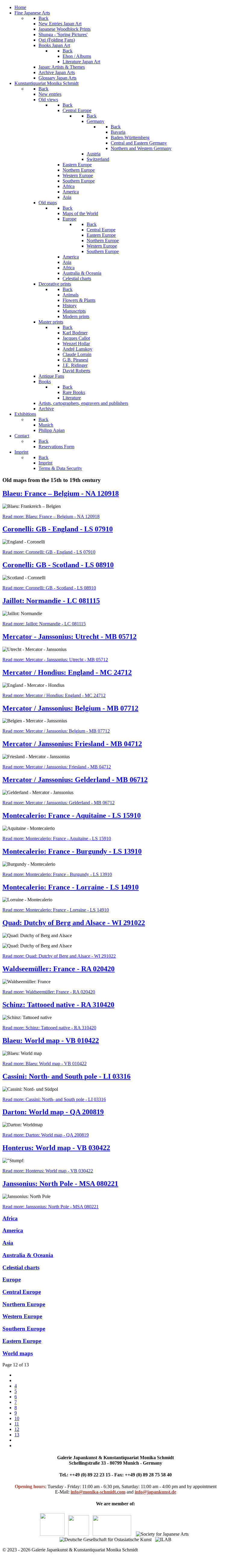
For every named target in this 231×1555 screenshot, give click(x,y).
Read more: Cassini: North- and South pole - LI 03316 (54, 1099)
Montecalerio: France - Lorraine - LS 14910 (70, 887)
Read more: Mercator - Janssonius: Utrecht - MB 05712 (55, 659)
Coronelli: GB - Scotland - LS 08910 (58, 565)
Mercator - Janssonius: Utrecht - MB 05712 (69, 636)
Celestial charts (20, 1267)
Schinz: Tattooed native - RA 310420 (58, 1005)
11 (16, 1423)
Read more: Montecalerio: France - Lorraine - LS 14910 (55, 909)
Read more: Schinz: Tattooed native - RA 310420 (49, 1027)
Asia (7, 1243)
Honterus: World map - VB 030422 (56, 1148)
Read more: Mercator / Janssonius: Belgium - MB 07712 (56, 731)
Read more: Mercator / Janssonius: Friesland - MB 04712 (56, 766)
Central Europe (21, 1292)
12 (16, 1429)
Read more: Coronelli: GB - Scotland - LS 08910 (49, 587)
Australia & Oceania (27, 1255)
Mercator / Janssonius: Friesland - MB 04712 (72, 744)
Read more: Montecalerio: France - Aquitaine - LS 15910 (56, 838)
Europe (11, 1279)
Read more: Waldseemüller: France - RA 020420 (48, 991)
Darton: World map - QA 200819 (53, 1112)
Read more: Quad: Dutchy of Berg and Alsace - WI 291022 (59, 956)
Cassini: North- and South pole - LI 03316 (66, 1076)
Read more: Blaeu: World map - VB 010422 (44, 1063)
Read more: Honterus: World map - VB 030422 (47, 1170)
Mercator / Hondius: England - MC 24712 (67, 672)
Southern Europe (23, 1328)
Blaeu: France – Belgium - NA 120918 (60, 493)
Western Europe (22, 1316)
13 (16, 1434)
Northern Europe (23, 1304)
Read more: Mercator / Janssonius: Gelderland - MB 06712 (58, 802)
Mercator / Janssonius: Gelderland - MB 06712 (75, 780)
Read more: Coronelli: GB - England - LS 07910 (48, 552)
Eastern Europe (21, 1341)
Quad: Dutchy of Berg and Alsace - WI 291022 (73, 923)
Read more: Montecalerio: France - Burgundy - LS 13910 (57, 874)
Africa (10, 1218)
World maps (17, 1353)
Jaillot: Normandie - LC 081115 (51, 601)
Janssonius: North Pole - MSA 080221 (60, 1183)
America (12, 1230)
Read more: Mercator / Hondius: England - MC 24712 (54, 695)
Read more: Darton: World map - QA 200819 (45, 1134)
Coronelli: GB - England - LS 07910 (57, 529)
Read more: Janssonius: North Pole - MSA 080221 (50, 1206)
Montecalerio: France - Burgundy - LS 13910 (72, 851)
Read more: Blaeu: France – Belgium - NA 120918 (51, 516)
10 (16, 1418)
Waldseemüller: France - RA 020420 (58, 969)
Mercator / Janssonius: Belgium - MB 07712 (70, 708)
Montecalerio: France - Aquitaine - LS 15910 (71, 815)
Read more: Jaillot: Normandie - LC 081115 (44, 623)
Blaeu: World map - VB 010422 (50, 1040)
